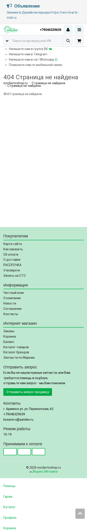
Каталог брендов (16, 352)
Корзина (9, 336)
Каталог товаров (16, 347)
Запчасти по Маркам (19, 357)
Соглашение (12, 308)
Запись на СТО (14, 275)
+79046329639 (50, 30)
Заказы (8, 331)
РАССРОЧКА (12, 265)
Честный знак (13, 292)
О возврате (11, 270)
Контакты (10, 314)
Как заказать (13, 249)
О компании (12, 298)
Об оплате (11, 254)
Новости (9, 303)
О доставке (12, 259)
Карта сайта (12, 244)
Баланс (8, 342)
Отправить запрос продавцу (27, 392)
